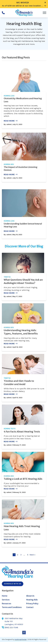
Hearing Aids (9, 164)
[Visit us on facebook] (24, 632)
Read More (9, 121)
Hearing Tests (9, 428)
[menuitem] (12, 595)
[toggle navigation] (44, 12)
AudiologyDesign (21, 639)
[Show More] (45, 5)
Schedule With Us (12, 584)
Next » (32, 555)
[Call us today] (3, 12)
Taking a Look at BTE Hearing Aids (23, 478)
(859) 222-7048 (11, 627)
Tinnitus (7, 277)
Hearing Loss (9, 96)
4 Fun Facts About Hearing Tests (22, 431)
